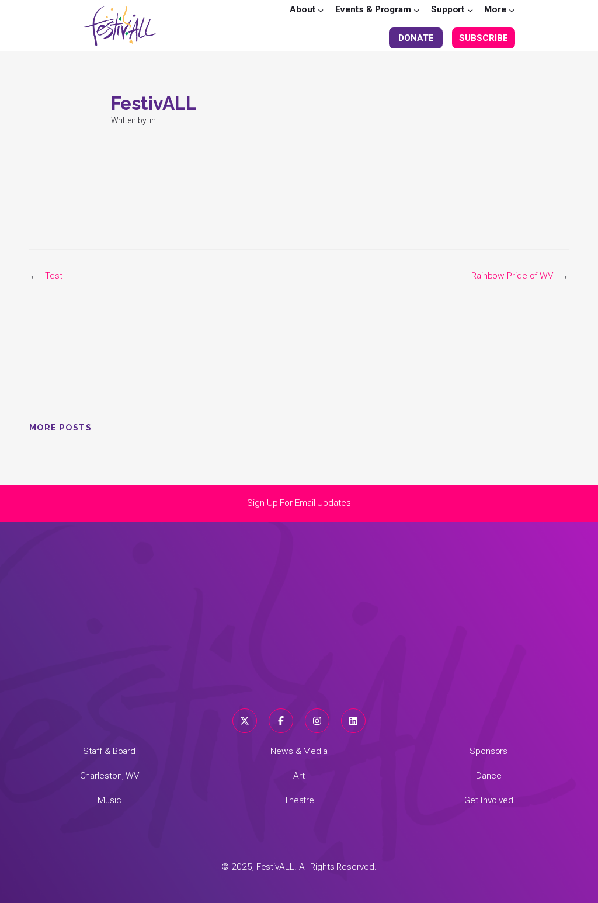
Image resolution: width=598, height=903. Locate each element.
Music (109, 800)
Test (53, 275)
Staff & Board (109, 751)
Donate (415, 38)
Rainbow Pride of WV (512, 275)
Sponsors (488, 751)
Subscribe (483, 38)
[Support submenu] (470, 9)
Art (299, 775)
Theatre (299, 800)
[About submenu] (321, 9)
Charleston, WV (110, 775)
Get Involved (488, 800)
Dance (489, 775)
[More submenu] (511, 9)
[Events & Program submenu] (416, 9)
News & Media (299, 751)
